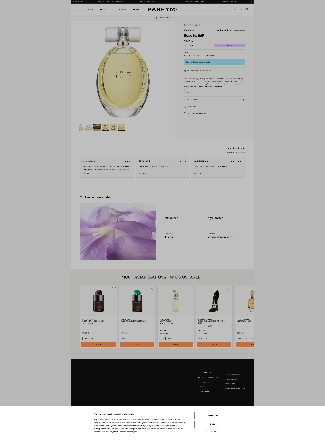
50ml (201, 338)
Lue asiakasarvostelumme (235, 388)
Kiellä (212, 424)
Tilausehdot (202, 387)
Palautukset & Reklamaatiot (208, 377)
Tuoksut (90, 9)
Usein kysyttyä (230, 384)
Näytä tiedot (212, 431)
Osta (98, 344)
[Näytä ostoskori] (247, 9)
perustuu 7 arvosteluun (236, 152)
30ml (169, 338)
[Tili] (236, 9)
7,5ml (92, 338)
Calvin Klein (189, 30)
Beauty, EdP (196, 25)
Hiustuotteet (106, 9)
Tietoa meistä (203, 391)
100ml (85, 338)
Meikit (136, 9)
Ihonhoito (123, 9)
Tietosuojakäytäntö (232, 375)
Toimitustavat (203, 382)
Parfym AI (229, 45)
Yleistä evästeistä (232, 379)
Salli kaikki (213, 415)
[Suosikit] (241, 9)
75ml (252, 338)
